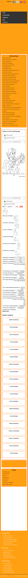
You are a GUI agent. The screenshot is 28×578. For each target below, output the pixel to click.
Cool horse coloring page (7, 229)
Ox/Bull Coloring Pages (14, 408)
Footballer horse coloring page (9, 250)
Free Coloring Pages (7, 563)
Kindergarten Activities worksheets (9, 557)
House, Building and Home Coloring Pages (10, 93)
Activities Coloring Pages (8, 535)
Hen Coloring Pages (14, 393)
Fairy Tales (5, 475)
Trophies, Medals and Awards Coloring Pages (10, 119)
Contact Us (5, 22)
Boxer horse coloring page (8, 215)
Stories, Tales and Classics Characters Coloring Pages (11, 116)
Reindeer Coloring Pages (14, 431)
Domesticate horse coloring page (9, 243)
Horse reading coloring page (19, 280)
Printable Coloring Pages (8, 570)
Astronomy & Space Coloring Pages (10, 539)
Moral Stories (5, 480)
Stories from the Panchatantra (8, 482)
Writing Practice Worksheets (8, 555)
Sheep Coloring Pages (13, 445)
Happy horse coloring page (8, 263)
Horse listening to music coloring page (10, 271)
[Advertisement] (14, 39)
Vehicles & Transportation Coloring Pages (10, 121)
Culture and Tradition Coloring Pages (9, 75)
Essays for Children (6, 473)
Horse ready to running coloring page (10, 305)
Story (4, 19)
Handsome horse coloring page (9, 261)
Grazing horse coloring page (8, 259)
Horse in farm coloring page (19, 264)
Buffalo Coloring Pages (14, 319)
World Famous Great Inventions (8, 123)
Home (14, 7)
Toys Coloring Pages (6, 118)
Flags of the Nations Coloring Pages (9, 84)
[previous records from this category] (21, 142)
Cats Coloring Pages (14, 342)
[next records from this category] (23, 142)
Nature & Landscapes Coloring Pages (9, 100)
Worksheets (5, 17)
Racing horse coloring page (18, 299)
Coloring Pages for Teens (7, 68)
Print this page (9, 135)
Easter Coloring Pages (7, 568)
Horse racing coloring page (8, 279)
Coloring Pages (6, 15)
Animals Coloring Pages (7, 61)
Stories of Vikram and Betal (7, 484)
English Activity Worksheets (8, 550)
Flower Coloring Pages (6, 86)
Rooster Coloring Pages (14, 438)
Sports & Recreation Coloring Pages (9, 114)
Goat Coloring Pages (14, 386)
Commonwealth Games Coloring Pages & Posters (11, 70)
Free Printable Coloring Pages (8, 572)
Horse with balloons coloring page (9, 292)
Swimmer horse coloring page (8, 307)
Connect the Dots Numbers (7, 72)
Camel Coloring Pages (13, 334)
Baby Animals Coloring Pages (8, 63)
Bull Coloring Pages (14, 327)
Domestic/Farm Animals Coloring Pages (9, 77)
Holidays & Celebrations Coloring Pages (9, 91)
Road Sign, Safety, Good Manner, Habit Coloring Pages (12, 107)
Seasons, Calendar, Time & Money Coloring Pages (11, 109)
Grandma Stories (6, 477)
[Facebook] (14, 2)
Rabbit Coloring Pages (13, 423)
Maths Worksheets (6, 96)
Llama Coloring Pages (14, 401)
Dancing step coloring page (8, 236)
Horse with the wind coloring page (9, 296)
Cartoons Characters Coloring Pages (10, 541)
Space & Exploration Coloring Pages (9, 112)
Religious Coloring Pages (7, 105)
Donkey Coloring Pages (14, 364)
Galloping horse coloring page (8, 257)
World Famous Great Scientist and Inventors (10, 125)
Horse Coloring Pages (7, 567)
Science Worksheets (7, 554)
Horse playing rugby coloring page (9, 277)
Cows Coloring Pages (14, 349)
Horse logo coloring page (7, 272)
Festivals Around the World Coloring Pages (10, 82)
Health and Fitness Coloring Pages (8, 89)
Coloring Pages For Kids (7, 565)
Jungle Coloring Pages (6, 95)
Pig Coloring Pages (14, 416)
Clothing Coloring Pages (7, 66)
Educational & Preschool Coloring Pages (9, 79)
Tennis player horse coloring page (9, 309)
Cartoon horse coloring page (8, 222)
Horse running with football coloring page (11, 287)
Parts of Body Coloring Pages (8, 102)
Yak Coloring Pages (14, 453)
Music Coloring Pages (6, 98)
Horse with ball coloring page (8, 290)
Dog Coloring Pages (14, 356)
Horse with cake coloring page (8, 294)
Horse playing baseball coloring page (10, 274)
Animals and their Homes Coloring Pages (10, 59)
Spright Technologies (23, 575)
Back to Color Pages (11, 137)
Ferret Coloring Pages (13, 379)
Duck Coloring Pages (14, 371)
